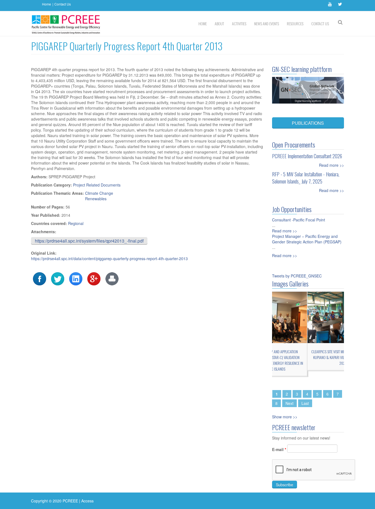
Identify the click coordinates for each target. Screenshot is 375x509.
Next (289, 403)
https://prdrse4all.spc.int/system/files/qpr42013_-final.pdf (89, 241)
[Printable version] (112, 278)
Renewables (96, 198)
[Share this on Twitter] (57, 278)
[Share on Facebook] (39, 278)
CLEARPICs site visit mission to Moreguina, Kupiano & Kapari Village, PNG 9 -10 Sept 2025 (308, 357)
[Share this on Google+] (93, 278)
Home (46, 4)
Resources (295, 23)
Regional (75, 223)
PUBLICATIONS (308, 123)
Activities (239, 23)
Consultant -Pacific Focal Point (298, 219)
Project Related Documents (97, 185)
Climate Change (99, 193)
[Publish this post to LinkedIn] (75, 278)
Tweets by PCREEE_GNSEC (297, 276)
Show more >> (284, 416)
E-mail (279, 449)
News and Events (266, 23)
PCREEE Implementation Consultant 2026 (307, 156)
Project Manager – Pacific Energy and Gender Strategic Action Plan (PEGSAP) (307, 238)
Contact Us (62, 4)
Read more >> (331, 165)
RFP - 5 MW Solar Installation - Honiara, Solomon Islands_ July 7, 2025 (305, 178)
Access (87, 501)
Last (305, 403)
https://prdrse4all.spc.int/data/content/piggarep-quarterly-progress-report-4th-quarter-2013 (109, 258)
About (219, 23)
